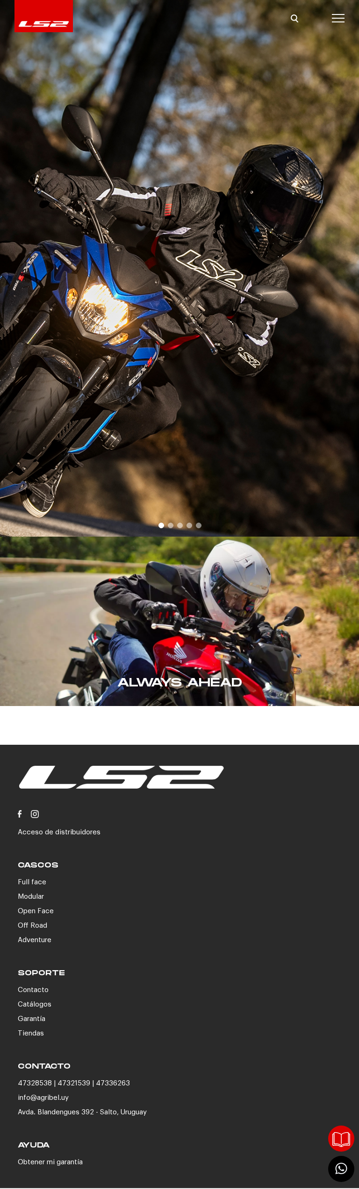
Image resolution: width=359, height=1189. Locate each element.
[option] (179, 268)
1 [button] (160, 525)
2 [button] (170, 525)
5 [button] (198, 525)
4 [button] (189, 525)
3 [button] (179, 525)
